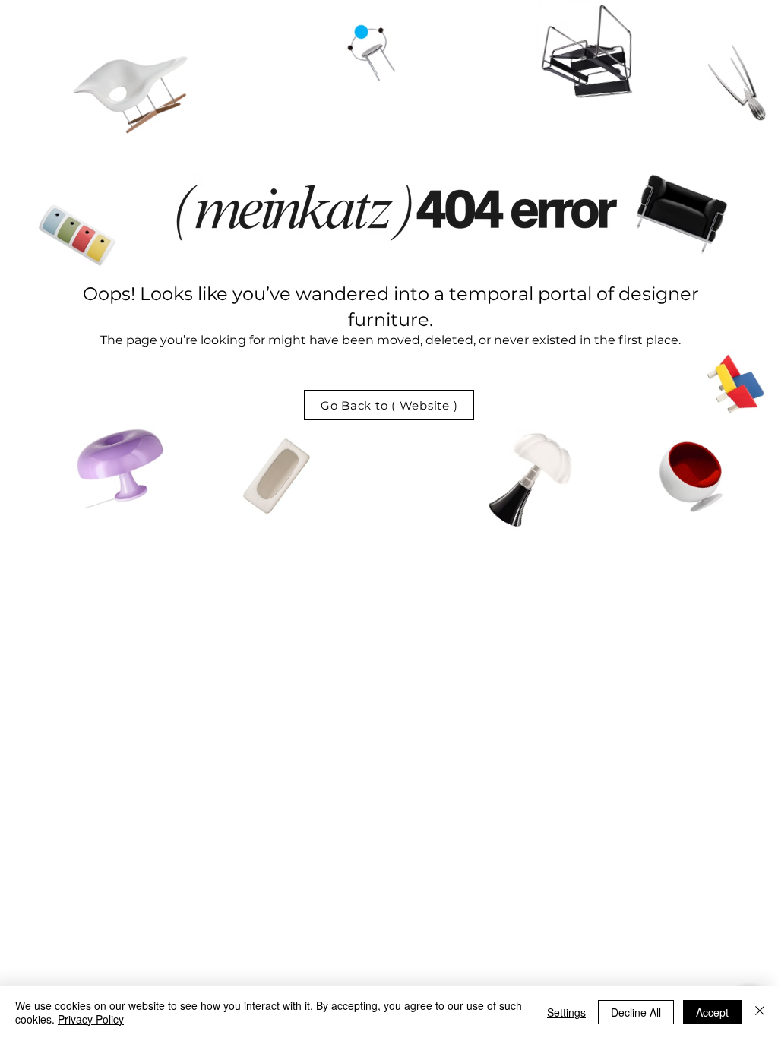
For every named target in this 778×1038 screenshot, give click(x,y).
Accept (712, 1012)
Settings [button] (566, 1012)
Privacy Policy (91, 1019)
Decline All (636, 1012)
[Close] (760, 1012)
